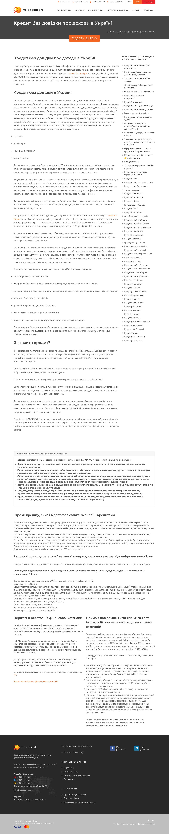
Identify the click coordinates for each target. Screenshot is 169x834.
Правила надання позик (75, 794)
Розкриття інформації (73, 752)
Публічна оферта (71, 798)
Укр (128, 2)
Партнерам (69, 768)
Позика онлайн (71, 771)
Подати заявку (84, 38)
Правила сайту (18, 821)
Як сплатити (69, 779)
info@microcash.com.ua (25, 790)
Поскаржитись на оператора (77, 775)
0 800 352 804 (65, 2)
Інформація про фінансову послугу (79, 802)
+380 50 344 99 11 (81, 2)
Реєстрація (148, 2)
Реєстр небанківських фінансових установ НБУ (36, 681)
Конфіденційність (31, 821)
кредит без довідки (78, 73)
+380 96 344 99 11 (98, 2)
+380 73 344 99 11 (115, 2)
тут (15, 675)
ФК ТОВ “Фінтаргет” (47, 823)
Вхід (137, 2)
